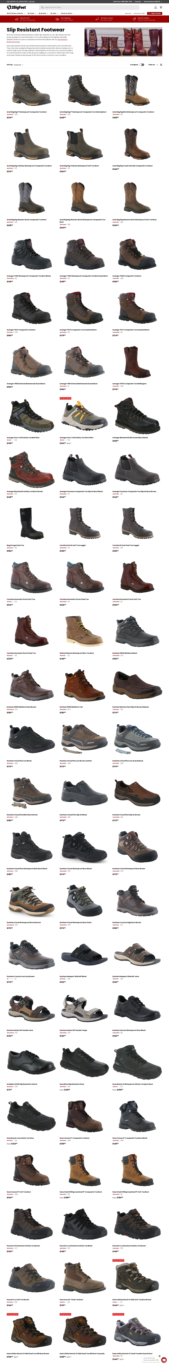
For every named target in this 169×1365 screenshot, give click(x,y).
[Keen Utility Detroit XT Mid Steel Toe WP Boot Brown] (32, 1331)
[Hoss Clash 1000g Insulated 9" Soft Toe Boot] (137, 1170)
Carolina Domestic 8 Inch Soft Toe (126, 599)
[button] (161, 7)
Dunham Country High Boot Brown (126, 922)
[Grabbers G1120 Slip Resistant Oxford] (32, 1062)
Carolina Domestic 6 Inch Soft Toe (21, 599)
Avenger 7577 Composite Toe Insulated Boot (130, 330)
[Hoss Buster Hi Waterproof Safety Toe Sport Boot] (137, 1062)
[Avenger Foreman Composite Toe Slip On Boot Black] (84, 469)
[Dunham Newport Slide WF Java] (137, 954)
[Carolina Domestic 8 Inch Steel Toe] (32, 631)
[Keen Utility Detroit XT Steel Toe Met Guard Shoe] (137, 1331)
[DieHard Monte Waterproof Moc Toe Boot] (84, 631)
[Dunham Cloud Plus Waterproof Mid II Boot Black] (32, 847)
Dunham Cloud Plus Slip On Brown (126, 815)
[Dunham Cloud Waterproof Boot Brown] (137, 847)
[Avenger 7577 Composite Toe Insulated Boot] (137, 308)
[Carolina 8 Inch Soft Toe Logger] (84, 523)
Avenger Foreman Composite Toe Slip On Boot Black (81, 491)
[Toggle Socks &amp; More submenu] (73, 13)
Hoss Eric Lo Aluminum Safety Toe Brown (129, 1246)
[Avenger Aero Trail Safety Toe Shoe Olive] (84, 416)
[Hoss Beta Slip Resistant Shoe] (84, 1062)
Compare (134, 65)
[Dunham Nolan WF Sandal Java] (32, 1008)
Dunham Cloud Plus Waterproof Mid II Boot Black (27, 869)
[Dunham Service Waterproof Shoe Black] (137, 1008)
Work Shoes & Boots (15, 13)
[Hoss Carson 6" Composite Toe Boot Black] (137, 1116)
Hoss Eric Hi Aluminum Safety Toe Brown (23, 1246)
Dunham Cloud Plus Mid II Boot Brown (22, 815)
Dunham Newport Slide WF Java (125, 976)
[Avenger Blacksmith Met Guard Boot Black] (137, 415)
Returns (128, 13)
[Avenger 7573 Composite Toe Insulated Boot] (84, 308)
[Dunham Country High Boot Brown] (137, 900)
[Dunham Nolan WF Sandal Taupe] (84, 1008)
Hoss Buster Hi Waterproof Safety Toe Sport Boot (132, 1084)
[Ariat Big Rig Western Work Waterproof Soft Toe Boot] (137, 198)
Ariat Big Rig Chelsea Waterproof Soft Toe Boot (79, 166)
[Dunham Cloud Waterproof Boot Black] (84, 847)
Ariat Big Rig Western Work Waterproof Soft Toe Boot (134, 220)
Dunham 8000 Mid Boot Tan (71, 707)
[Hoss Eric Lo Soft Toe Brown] (32, 1278)
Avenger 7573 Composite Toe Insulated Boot (78, 330)
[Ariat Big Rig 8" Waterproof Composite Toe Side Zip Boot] (84, 90)
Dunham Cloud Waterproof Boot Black (76, 869)
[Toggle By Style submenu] (35, 13)
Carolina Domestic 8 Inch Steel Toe (21, 653)
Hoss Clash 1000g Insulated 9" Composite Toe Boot (81, 1192)
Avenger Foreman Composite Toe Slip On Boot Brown (134, 491)
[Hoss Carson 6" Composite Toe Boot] (84, 1116)
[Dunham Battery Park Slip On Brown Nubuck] (137, 685)
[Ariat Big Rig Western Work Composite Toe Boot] (32, 198)
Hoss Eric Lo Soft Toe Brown (18, 1300)
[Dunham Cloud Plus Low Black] (32, 739)
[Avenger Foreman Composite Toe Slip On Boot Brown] (137, 469)
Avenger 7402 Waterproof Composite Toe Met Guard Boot (84, 276)
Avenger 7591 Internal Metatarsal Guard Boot (79, 384)
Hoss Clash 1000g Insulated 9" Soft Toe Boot (130, 1192)
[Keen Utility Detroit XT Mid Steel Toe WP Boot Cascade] (84, 1332)
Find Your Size (139, 13)
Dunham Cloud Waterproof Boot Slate (75, 922)
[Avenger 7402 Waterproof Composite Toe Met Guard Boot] (84, 254)
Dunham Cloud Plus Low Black (19, 761)
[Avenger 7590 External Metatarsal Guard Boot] (32, 362)
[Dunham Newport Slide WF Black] (84, 954)
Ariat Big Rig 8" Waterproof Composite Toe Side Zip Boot (83, 112)
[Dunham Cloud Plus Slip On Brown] (137, 793)
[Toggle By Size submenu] (58, 13)
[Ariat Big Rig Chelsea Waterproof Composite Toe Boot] (32, 144)
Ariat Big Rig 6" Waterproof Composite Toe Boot (27, 112)
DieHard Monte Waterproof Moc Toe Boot (77, 653)
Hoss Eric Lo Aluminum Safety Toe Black (76, 1246)
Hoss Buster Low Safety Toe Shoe (20, 1138)
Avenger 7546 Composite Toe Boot (126, 276)
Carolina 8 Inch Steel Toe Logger (125, 545)
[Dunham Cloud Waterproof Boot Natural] (32, 900)
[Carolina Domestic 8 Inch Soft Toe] (137, 577)
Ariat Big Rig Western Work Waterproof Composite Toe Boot (82, 221)
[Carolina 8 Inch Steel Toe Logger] (137, 523)
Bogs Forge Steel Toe (15, 545)
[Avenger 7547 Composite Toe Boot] (32, 308)
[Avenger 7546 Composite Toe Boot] (137, 254)
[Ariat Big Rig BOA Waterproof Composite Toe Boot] (137, 90)
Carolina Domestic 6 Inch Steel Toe (74, 599)
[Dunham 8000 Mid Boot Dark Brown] (32, 685)
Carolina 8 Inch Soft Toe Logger (73, 545)
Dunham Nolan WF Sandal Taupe (73, 1030)
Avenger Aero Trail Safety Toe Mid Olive (23, 437)
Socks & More (66, 13)
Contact (138, 2)
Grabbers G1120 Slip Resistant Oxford (22, 1084)
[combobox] (89, 7)
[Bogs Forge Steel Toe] (32, 523)
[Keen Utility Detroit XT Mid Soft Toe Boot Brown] (137, 1278)
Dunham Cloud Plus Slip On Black (73, 815)
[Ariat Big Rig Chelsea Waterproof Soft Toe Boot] (84, 144)
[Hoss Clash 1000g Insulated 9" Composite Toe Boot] (84, 1170)
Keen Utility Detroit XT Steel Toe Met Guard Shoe (132, 1353)
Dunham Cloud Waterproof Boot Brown (128, 869)
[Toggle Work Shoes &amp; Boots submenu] (24, 13)
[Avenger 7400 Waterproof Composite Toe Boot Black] (32, 254)
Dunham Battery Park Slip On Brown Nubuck (130, 707)
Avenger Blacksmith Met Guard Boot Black (130, 437)
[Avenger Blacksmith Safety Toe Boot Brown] (32, 469)
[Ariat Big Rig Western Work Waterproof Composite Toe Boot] (84, 198)
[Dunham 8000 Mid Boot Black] (137, 631)
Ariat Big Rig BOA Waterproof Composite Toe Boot (133, 112)
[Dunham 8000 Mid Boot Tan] (84, 685)
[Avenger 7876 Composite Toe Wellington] (137, 362)
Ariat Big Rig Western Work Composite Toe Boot (26, 220)
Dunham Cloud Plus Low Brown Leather (76, 761)
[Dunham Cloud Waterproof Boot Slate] (84, 900)
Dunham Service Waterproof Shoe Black (129, 1030)
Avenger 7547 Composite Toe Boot (21, 330)
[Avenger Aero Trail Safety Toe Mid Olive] (32, 415)
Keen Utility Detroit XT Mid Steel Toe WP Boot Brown (28, 1353)
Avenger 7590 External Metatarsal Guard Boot (26, 384)
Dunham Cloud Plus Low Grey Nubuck (127, 761)
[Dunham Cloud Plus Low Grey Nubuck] (137, 739)
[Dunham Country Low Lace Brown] (32, 954)
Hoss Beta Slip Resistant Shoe (72, 1084)
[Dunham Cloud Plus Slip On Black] (84, 793)
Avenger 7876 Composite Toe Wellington (129, 384)
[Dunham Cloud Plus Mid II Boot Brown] (32, 793)
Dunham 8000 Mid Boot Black (124, 653)
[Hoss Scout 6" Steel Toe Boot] (84, 1278)
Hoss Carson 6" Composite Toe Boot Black (129, 1138)
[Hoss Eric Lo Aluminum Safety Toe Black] (84, 1224)
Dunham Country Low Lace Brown (21, 976)
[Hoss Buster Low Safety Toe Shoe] (32, 1116)
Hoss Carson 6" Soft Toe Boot (19, 1192)
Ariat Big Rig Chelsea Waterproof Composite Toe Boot (29, 166)
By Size (53, 13)
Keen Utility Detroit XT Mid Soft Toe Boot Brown (131, 1300)
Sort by (10, 65)
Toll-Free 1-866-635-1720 (122, 2)
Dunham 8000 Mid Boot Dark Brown (21, 707)
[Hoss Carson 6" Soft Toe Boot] (32, 1170)
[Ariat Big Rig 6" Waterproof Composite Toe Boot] (32, 90)
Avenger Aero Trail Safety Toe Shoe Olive (76, 437)
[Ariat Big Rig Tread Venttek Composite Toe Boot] (137, 144)
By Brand (42, 13)
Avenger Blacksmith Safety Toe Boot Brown (25, 491)
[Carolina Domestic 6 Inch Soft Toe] (32, 577)
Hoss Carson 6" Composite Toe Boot (74, 1138)
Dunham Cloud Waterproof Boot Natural (24, 922)
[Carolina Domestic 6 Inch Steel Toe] (84, 577)
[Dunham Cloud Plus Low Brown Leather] (84, 739)
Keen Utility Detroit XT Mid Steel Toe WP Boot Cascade (82, 1353)
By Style (31, 13)
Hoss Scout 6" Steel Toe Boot (71, 1300)
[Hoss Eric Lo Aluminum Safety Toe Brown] (137, 1224)
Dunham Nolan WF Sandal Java (20, 1030)
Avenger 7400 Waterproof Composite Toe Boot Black (29, 276)
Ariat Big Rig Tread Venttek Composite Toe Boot (132, 166)
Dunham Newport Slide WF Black (73, 976)
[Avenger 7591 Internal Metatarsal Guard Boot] (84, 362)
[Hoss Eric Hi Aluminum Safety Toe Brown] (32, 1224)
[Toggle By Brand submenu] (47, 13)
